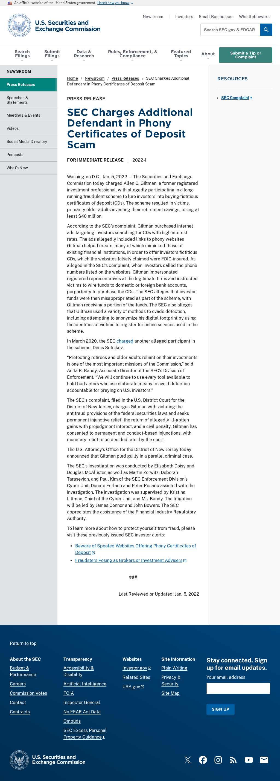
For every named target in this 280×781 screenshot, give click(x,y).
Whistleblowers (254, 16)
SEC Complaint (235, 98)
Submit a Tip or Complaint (245, 55)
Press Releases (125, 78)
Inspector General (81, 702)
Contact (18, 702)
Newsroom (153, 16)
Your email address (225, 677)
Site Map (170, 693)
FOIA (68, 693)
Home (72, 78)
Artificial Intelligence (84, 684)
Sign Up (220, 709)
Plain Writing (174, 668)
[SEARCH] (266, 30)
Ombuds (72, 721)
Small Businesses (216, 16)
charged (124, 341)
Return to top (23, 643)
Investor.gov (134, 668)
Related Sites (136, 677)
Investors (184, 16)
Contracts (20, 711)
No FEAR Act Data (82, 711)
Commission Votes (28, 693)
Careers (18, 684)
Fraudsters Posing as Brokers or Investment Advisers (128, 560)
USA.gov (131, 686)
